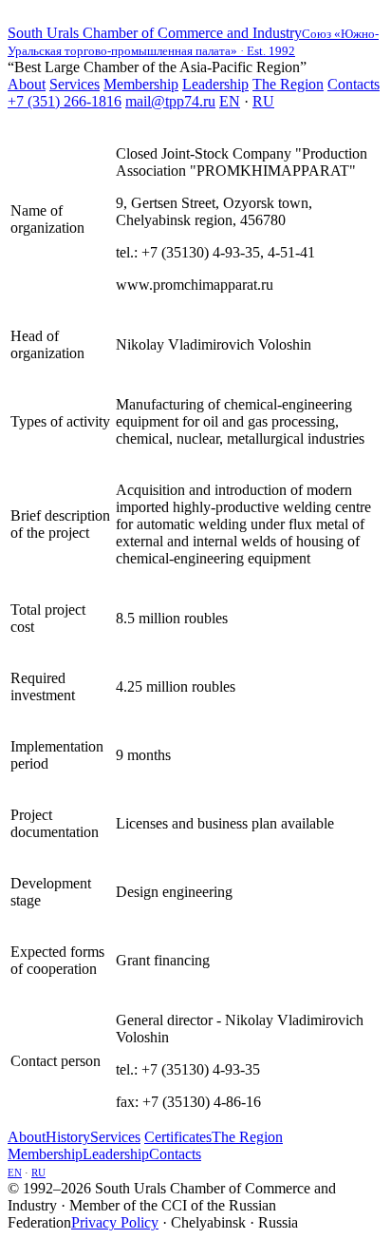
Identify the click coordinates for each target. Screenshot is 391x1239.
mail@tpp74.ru (170, 101)
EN (229, 101)
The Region (288, 84)
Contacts (353, 84)
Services (74, 84)
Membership (140, 84)
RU (263, 101)
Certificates (178, 1137)
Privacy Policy (114, 1222)
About (27, 84)
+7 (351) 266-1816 (64, 101)
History (68, 1137)
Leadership (215, 84)
